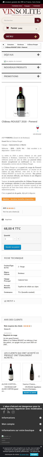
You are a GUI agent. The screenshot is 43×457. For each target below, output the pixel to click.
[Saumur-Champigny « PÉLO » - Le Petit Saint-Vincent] (32, 372)
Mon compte (8, 424)
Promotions (11, 76)
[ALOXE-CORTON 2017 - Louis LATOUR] (11, 372)
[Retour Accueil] (3, 44)
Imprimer (8, 219)
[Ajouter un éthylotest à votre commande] (7, 439)
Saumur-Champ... (29, 384)
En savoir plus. (24, 454)
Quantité (7, 235)
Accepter (34, 454)
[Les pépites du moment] (12, 61)
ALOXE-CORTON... (9, 384)
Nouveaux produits (15, 67)
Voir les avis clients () (11, 212)
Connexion (36, 6)
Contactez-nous (17, 6)
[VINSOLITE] (21, 12)
